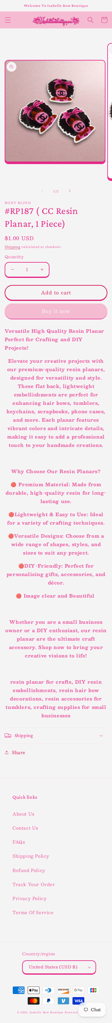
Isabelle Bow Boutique (46, 1012)
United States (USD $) (53, 966)
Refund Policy (28, 870)
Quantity (14, 257)
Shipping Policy (30, 856)
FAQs (18, 842)
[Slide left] (42, 191)
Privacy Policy (29, 898)
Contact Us (25, 827)
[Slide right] (70, 191)
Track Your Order (33, 884)
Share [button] (19, 752)
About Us (23, 813)
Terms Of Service (33, 912)
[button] (8, 20)
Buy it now (56, 311)
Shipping (13, 246)
